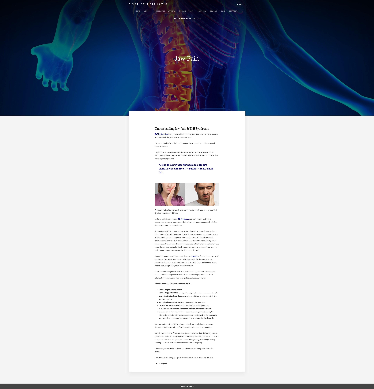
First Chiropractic (148, 4)
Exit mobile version (187, 386)
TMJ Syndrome (183, 219)
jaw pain (194, 256)
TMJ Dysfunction (161, 134)
